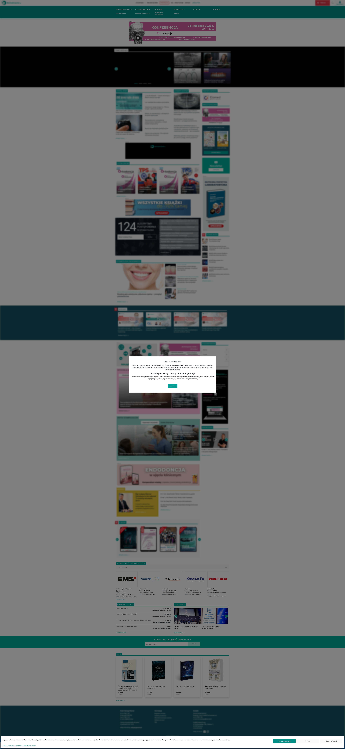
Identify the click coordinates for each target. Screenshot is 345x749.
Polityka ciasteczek (8, 745)
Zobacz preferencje (331, 741)
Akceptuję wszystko (284, 741)
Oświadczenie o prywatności (22, 745)
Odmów (307, 741)
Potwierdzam (172, 386)
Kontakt (34, 745)
